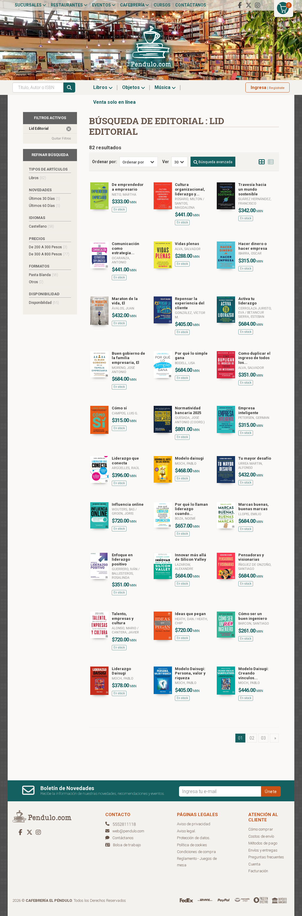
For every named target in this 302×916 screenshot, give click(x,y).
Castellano (41, 226)
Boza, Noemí (185, 519)
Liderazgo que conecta (125, 460)
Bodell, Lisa (185, 363)
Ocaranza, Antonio (121, 260)
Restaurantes (67, 5)
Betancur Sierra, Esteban (251, 315)
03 (263, 738)
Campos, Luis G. (125, 413)
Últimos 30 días (44, 198)
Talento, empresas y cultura (123, 618)
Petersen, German (253, 418)
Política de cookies (192, 845)
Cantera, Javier (125, 632)
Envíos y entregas (263, 850)
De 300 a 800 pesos (49, 254)
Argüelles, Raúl (125, 468)
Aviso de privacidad (193, 824)
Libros (101, 87)
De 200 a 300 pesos (48, 247)
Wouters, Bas (123, 509)
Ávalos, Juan (123, 308)
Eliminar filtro (68, 129)
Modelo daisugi (189, 458)
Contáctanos (190, 5)
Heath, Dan (185, 619)
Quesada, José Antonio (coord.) (190, 420)
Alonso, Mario (124, 628)
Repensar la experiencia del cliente (189, 303)
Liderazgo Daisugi (121, 671)
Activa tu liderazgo (247, 301)
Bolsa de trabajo (127, 845)
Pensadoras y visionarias (251, 557)
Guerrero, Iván (125, 569)
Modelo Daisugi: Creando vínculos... (253, 673)
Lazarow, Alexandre (184, 567)
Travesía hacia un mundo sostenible (252, 189)
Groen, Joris (122, 513)
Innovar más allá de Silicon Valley (190, 557)
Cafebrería (132, 5)
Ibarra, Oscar (250, 253)
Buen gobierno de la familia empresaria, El (128, 358)
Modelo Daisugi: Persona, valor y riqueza (190, 673)
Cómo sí (119, 408)
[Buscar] (69, 87)
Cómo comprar (260, 829)
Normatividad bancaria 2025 (188, 410)
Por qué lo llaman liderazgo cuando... (191, 509)
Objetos (131, 87)
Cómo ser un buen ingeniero (252, 616)
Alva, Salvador (188, 249)
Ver (165, 162)
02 (252, 738)
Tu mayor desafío (254, 458)
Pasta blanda (43, 275)
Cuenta (254, 864)
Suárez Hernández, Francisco (254, 201)
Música (163, 87)
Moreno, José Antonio (123, 370)
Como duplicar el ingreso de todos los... (254, 358)
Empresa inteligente (248, 410)
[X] (248, 5)
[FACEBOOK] (239, 5)
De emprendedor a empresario (128, 187)
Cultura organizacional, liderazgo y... (190, 189)
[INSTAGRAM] (257, 5)
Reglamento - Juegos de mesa (197, 862)
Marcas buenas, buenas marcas (253, 506)
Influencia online (128, 504)
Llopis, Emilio (249, 514)
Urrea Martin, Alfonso (250, 466)
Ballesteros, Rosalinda (123, 576)
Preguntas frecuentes (266, 857)
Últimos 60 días (44, 205)
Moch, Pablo (185, 464)
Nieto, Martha (124, 195)
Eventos (102, 5)
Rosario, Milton (189, 199)
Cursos (162, 5)
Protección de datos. (193, 838)
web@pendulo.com (128, 831)
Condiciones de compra (196, 851)
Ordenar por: (104, 162)
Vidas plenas (187, 243)
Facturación (258, 871)
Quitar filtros (61, 138)
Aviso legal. (186, 831)
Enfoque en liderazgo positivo (122, 559)
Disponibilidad (44, 302)
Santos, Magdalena (185, 206)
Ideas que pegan (190, 614)
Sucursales (28, 5)
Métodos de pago (262, 843)
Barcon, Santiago (253, 623)
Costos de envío (261, 836)
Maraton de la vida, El (125, 301)
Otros (36, 282)
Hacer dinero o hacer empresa (252, 246)
